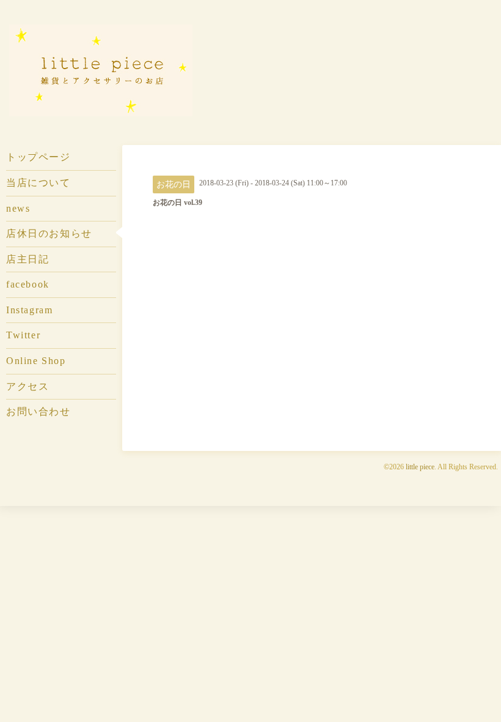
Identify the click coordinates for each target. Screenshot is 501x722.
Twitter (23, 335)
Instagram (29, 310)
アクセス (27, 386)
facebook (27, 284)
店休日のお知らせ (49, 233)
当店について (38, 182)
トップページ (38, 157)
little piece (420, 467)
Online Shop (35, 360)
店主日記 (27, 259)
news (18, 208)
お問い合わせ (38, 411)
